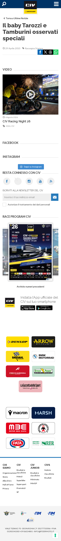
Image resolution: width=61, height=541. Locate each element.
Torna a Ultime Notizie (17, 18)
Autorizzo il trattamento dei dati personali (29, 204)
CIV (12, 126)
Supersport (21, 484)
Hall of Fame (8, 484)
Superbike (21, 480)
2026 (8, 126)
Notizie (47, 470)
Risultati (47, 478)
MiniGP (33, 483)
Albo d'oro (7, 481)
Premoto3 (21, 488)
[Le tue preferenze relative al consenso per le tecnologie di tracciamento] (55, 535)
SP (18, 492)
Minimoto (34, 479)
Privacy (6, 488)
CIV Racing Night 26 (16, 121)
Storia (5, 477)
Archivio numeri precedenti (30, 286)
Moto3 (19, 476)
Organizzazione (9, 473)
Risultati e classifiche (21, 471)
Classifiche (49, 474)
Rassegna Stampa (34, 48)
